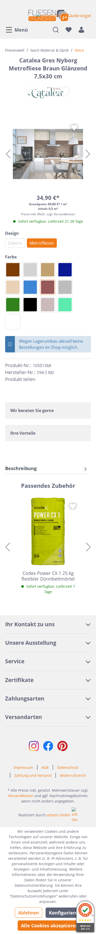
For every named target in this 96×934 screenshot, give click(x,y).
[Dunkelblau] (65, 269)
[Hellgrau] (30, 269)
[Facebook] (41, 379)
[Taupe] (47, 304)
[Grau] (65, 287)
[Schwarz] (30, 304)
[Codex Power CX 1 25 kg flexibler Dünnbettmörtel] (48, 531)
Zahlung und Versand (32, 775)
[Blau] (30, 287)
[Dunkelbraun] (12, 269)
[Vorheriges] (8, 154)
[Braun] (47, 287)
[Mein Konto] (81, 29)
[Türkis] (65, 304)
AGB (45, 767)
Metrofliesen (42, 243)
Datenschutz (68, 767)
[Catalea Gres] (48, 92)
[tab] (46, 468)
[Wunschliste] (68, 29)
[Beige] (12, 287)
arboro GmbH (58, 814)
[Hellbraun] (47, 269)
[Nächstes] (88, 154)
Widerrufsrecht (73, 775)
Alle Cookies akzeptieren (49, 925)
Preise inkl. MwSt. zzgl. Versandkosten (48, 214)
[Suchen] (55, 29)
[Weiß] (12, 322)
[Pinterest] (51, 379)
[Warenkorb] (89, 29)
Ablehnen (28, 913)
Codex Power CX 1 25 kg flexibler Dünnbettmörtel (48, 576)
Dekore (15, 243)
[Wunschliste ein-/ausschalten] (74, 128)
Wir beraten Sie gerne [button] (32, 410)
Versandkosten (20, 795)
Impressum (23, 767)
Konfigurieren (65, 913)
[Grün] (12, 304)
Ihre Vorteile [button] (22, 433)
